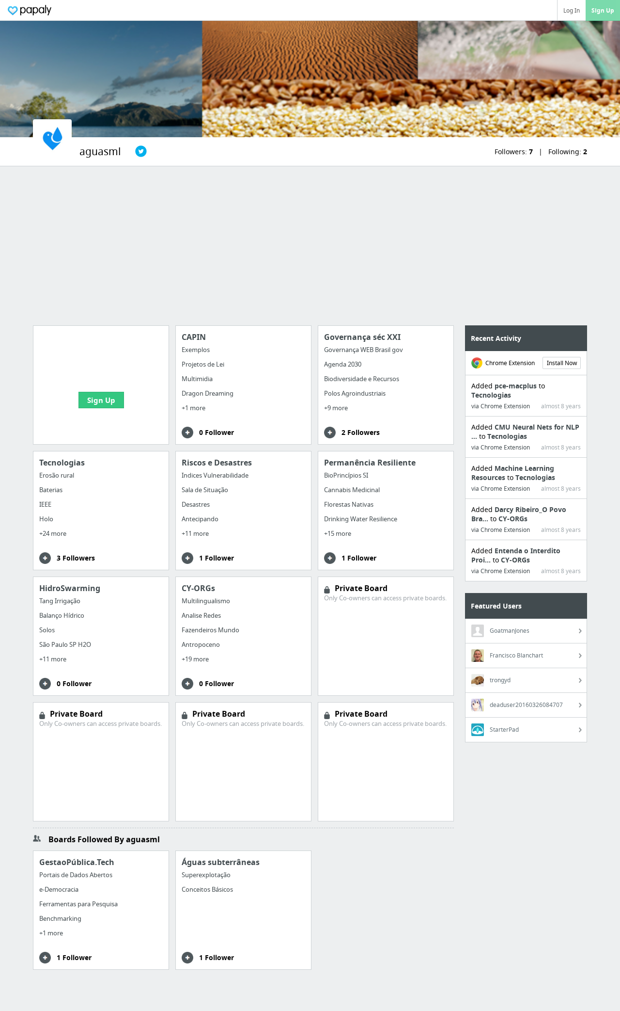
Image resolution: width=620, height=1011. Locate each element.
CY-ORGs (512, 518)
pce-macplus (517, 385)
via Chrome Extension (500, 406)
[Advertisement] (310, 246)
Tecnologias (491, 395)
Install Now (562, 363)
